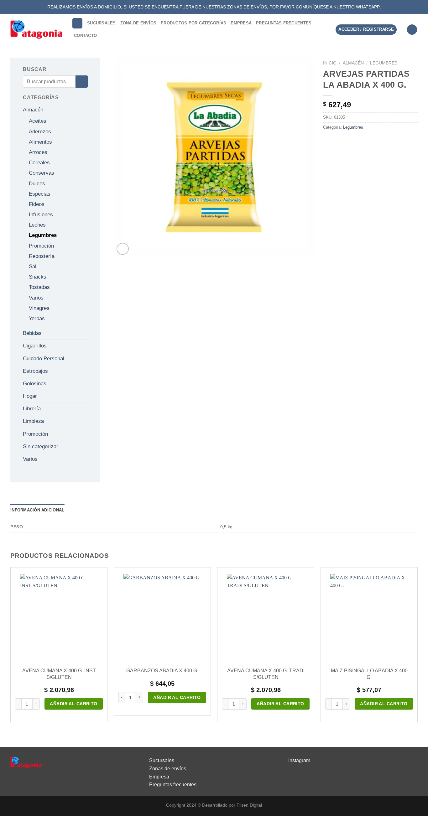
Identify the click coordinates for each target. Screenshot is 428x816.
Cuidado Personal (43, 359)
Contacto (85, 35)
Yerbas (37, 318)
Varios (36, 298)
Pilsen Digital (249, 805)
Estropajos (35, 371)
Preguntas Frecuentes (283, 23)
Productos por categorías (193, 23)
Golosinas (34, 384)
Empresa (241, 23)
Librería (32, 409)
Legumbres (383, 63)
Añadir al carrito (73, 703)
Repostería (42, 256)
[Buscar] (77, 23)
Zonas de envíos (167, 768)
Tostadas (39, 287)
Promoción (41, 246)
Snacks (37, 277)
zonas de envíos (247, 6)
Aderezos (40, 132)
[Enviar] (82, 81)
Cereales (39, 163)
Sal (32, 266)
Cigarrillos (35, 346)
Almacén (353, 63)
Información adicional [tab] (37, 510)
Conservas (41, 173)
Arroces (38, 152)
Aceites (37, 121)
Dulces (37, 184)
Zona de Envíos (138, 23)
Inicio (330, 63)
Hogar (30, 396)
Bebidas (32, 333)
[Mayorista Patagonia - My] (26, 762)
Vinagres (39, 308)
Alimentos (40, 142)
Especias (39, 194)
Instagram (299, 760)
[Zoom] (123, 249)
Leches (37, 225)
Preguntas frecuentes (172, 784)
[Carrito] (412, 29)
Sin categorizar (40, 446)
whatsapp (368, 6)
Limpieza (33, 421)
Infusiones (41, 215)
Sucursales (101, 23)
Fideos (36, 204)
